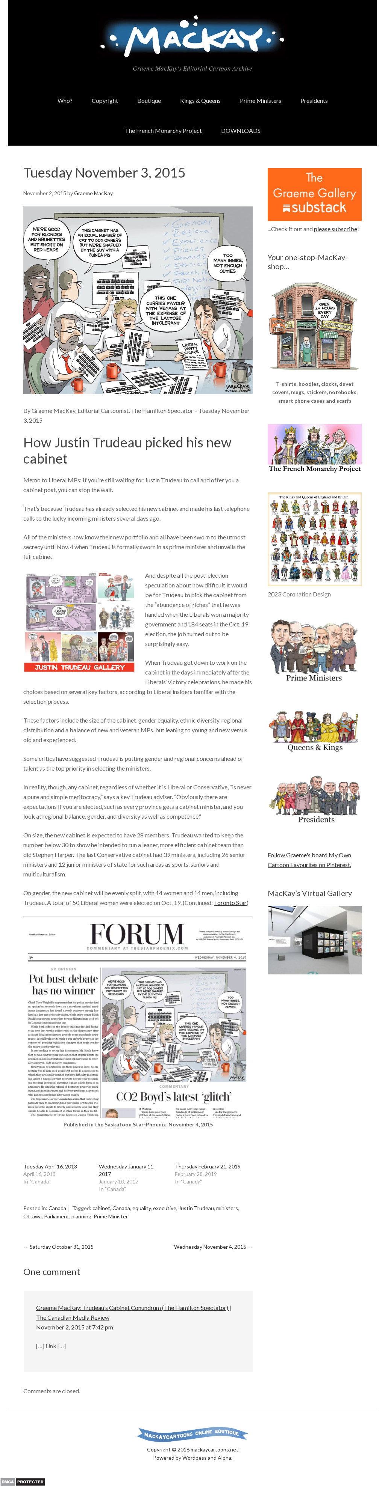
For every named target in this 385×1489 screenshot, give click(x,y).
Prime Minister (111, 1216)
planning (81, 1216)
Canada (57, 1208)
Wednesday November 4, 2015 (213, 1247)
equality (141, 1208)
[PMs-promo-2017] (315, 684)
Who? (65, 100)
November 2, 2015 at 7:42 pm (74, 1327)
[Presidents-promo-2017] (315, 826)
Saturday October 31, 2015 (58, 1247)
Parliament (56, 1216)
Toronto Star (230, 902)
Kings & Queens (200, 100)
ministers (227, 1208)
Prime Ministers (260, 100)
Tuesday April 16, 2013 (50, 1166)
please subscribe (335, 228)
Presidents (314, 100)
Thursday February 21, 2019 (208, 1166)
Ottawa (32, 1216)
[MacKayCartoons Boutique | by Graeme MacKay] (315, 374)
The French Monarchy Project (163, 130)
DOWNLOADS (241, 130)
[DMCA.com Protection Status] (22, 1483)
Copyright (105, 100)
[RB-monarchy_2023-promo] (315, 539)
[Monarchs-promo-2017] (315, 750)
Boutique (149, 100)
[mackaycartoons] (192, 52)
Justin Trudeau (196, 1208)
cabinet (101, 1208)
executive (164, 1208)
